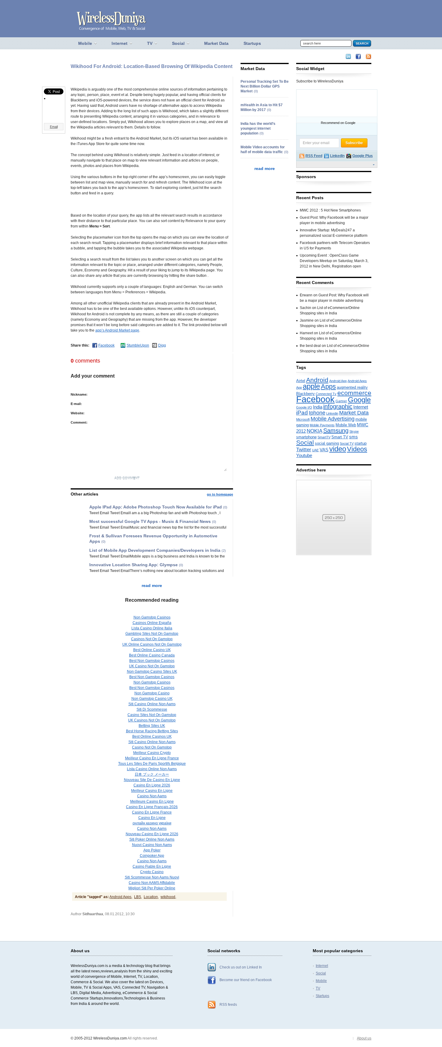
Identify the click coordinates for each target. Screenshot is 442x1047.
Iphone (317, 413)
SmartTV (324, 437)
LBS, (138, 897)
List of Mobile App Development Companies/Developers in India (154, 550)
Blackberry (305, 393)
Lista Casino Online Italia (151, 628)
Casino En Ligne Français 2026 (152, 807)
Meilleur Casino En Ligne (152, 791)
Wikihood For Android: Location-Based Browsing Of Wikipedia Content (151, 66)
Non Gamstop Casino (152, 693)
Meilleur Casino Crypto (152, 753)
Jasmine (307, 320)
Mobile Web (346, 425)
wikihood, (168, 897)
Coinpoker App (152, 856)
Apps (328, 386)
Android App (338, 381)
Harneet (306, 333)
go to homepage (220, 494)
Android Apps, (120, 897)
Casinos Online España (152, 623)
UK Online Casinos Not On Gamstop (152, 644)
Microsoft (303, 419)
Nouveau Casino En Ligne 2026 (152, 834)
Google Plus (362, 156)
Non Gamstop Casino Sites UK (152, 671)
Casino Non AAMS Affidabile (152, 883)
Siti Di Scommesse (152, 709)
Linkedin (332, 413)
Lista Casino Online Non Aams (152, 769)
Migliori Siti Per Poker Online (151, 888)
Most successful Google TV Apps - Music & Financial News (150, 521)
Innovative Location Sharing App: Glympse (133, 564)
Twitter (303, 449)
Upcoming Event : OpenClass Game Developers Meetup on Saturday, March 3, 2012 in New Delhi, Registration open (334, 260)
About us (364, 1038)
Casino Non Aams (152, 796)
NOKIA (314, 431)
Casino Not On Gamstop (152, 747)
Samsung (335, 430)
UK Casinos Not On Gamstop (152, 720)
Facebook (106, 345)
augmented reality (352, 387)
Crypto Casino (152, 872)
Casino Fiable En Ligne (152, 866)
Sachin (305, 308)
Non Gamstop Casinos (152, 617)
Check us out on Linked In (240, 967)
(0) (225, 507)
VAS (324, 449)
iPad (302, 412)
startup (361, 443)
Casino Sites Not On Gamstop (151, 715)
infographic (337, 406)
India (317, 407)
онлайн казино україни (152, 823)
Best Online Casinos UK (152, 736)
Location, (151, 897)
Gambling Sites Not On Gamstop (151, 634)
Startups (322, 996)
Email (54, 126)
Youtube (304, 455)
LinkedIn (337, 156)
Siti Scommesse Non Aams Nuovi (152, 877)
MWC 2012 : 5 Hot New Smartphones (330, 210)
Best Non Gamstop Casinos (151, 661)
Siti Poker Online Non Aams (151, 839)
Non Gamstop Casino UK (152, 698)
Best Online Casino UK (152, 650)
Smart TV (339, 437)
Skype (354, 431)
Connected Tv (326, 394)
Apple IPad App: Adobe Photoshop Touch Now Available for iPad (155, 507)
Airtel (300, 380)
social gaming (327, 443)
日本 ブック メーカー (152, 774)
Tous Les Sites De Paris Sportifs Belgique (152, 763)
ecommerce (354, 392)
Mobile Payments (322, 425)
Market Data (354, 413)
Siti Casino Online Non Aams (152, 704)
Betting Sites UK (152, 726)
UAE (315, 450)
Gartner (341, 401)
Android (317, 379)
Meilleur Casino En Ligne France (152, 758)
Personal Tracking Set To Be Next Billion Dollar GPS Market (265, 86)
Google (359, 400)
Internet (360, 407)
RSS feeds (228, 1004)
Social (305, 442)
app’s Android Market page (117, 330)
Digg (162, 345)
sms (353, 436)
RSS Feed (313, 156)
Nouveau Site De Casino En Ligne (152, 780)
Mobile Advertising (333, 419)
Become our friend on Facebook (245, 980)
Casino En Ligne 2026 (152, 785)
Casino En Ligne (152, 818)
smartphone (306, 437)
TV (318, 988)
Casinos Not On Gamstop (152, 639)
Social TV (347, 443)
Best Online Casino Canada (152, 655)
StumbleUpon (138, 345)
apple (311, 386)
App (299, 387)
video (337, 449)
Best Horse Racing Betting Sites (152, 731)
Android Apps (357, 381)
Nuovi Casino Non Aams (152, 845)
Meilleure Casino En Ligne (152, 801)
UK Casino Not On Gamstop (152, 666)
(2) (224, 550)
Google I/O (304, 407)
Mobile (321, 981)
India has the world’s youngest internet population (258, 128)
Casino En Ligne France (152, 812)
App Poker (152, 850)
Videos (357, 449)
